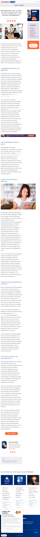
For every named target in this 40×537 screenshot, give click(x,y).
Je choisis (6, 531)
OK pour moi (17, 531)
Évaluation (32, 27)
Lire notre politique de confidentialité (7, 528)
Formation (32, 29)
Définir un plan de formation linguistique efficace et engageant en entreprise (6, 493)
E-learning (32, 31)
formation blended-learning (14, 109)
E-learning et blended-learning (7, 461)
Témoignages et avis (34, 36)
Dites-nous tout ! (11, 449)
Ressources (32, 34)
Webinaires (32, 35)
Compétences (33, 32)
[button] (4, 535)
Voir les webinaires (34, 19)
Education (15, 461)
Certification (32, 30)
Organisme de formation (5, 506)
